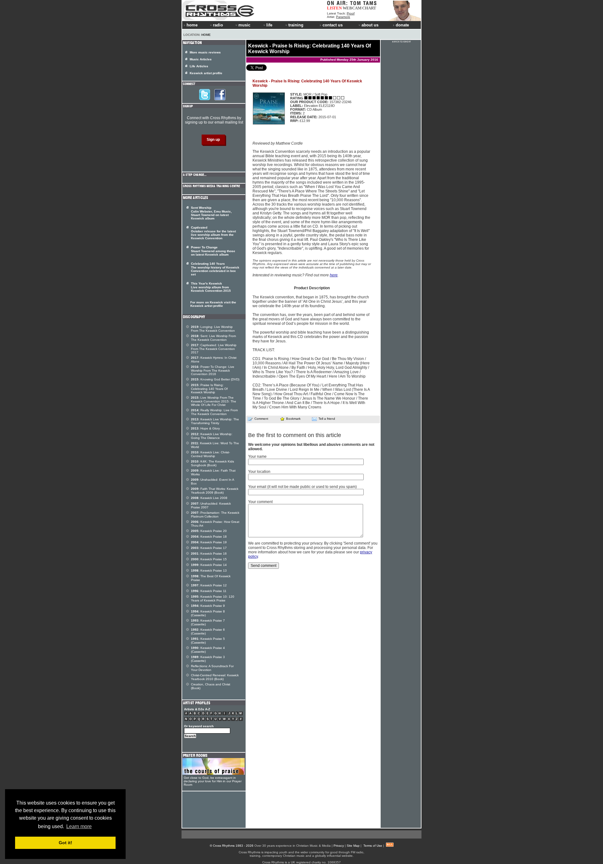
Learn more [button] (79, 826)
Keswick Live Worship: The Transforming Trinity (215, 421)
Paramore (343, 17)
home (192, 25)
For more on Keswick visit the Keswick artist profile (213, 304)
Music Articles (201, 59)
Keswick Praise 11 (208, 591)
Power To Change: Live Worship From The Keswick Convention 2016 (212, 370)
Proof (351, 13)
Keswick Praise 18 (209, 536)
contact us (333, 25)
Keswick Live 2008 (209, 498)
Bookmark (293, 418)
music (244, 25)
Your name (257, 456)
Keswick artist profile (206, 73)
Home (206, 34)
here (334, 275)
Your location (259, 471)
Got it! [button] (65, 842)
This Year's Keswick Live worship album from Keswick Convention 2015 (211, 287)
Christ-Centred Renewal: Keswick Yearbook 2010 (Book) (215, 677)
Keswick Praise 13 (209, 570)
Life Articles (199, 66)
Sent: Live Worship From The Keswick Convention (213, 337)
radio (218, 25)
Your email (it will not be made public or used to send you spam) (302, 487)
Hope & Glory (205, 428)
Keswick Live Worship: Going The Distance (211, 436)
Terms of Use (372, 845)
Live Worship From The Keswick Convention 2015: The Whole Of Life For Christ (213, 401)
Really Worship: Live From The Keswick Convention (214, 412)
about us (369, 25)
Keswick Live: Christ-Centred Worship (210, 454)
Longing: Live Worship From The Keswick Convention (213, 328)
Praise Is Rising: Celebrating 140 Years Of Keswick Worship (209, 388)
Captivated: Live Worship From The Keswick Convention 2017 (213, 348)
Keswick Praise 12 (209, 585)
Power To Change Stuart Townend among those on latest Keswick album (213, 251)
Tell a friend (326, 418)
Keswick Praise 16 (209, 553)
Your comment (260, 502)
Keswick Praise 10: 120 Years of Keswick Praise (212, 598)
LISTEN (334, 8)
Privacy (339, 845)
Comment (261, 418)
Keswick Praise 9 (208, 605)
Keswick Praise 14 (209, 565)
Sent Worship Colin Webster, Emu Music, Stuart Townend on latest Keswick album (211, 213)
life (269, 25)
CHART (369, 8)
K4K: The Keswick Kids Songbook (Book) (212, 463)
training (295, 25)
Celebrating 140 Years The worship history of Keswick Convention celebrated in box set (215, 269)
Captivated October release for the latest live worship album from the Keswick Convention (213, 233)
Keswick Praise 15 (209, 559)
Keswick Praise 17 (209, 548)
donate (402, 25)
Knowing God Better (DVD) (215, 379)
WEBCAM (352, 8)
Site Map (353, 845)
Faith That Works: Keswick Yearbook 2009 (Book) (214, 490)
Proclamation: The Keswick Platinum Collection (215, 514)
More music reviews (205, 52)
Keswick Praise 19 (209, 542)
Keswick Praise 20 (209, 531)
